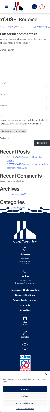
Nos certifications (25, 295)
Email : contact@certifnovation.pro (25, 283)
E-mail (3, 94)
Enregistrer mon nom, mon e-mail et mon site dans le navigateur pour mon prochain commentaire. (24, 122)
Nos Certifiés (25, 323)
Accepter (25, 389)
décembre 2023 (18, 194)
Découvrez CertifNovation (25, 290)
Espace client (42, 6)
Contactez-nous (34, 6)
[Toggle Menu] (6, 6)
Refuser (25, 396)
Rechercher (5, 138)
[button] (46, 374)
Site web (4, 105)
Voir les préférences (25, 403)
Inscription (25, 337)
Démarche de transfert (25, 300)
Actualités (25, 310)
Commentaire (7, 49)
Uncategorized (18, 207)
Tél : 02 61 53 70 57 (25, 280)
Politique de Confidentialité (25, 409)
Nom (3, 83)
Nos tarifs (25, 305)
